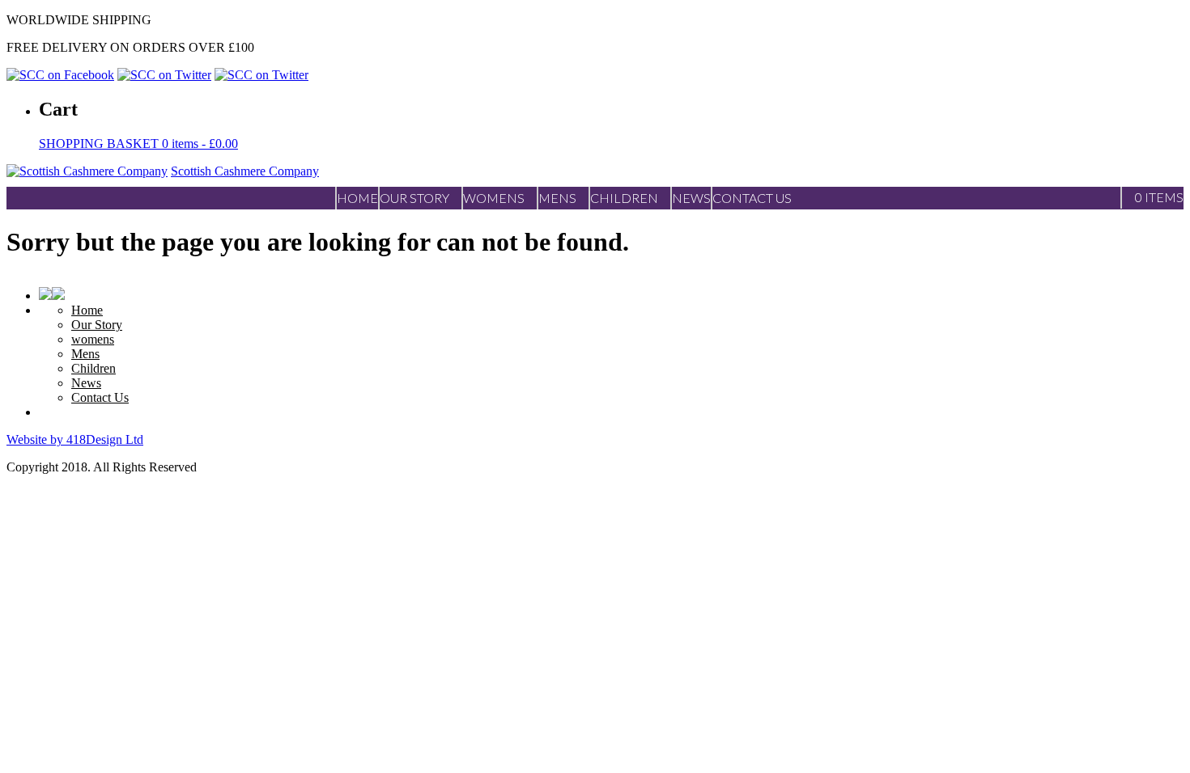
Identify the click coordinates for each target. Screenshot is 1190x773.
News (86, 383)
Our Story (96, 325)
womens (92, 339)
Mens (85, 354)
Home (87, 310)
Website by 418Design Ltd (74, 439)
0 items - (138, 143)
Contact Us (100, 397)
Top (1151, 734)
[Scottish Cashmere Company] (87, 171)
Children (93, 368)
